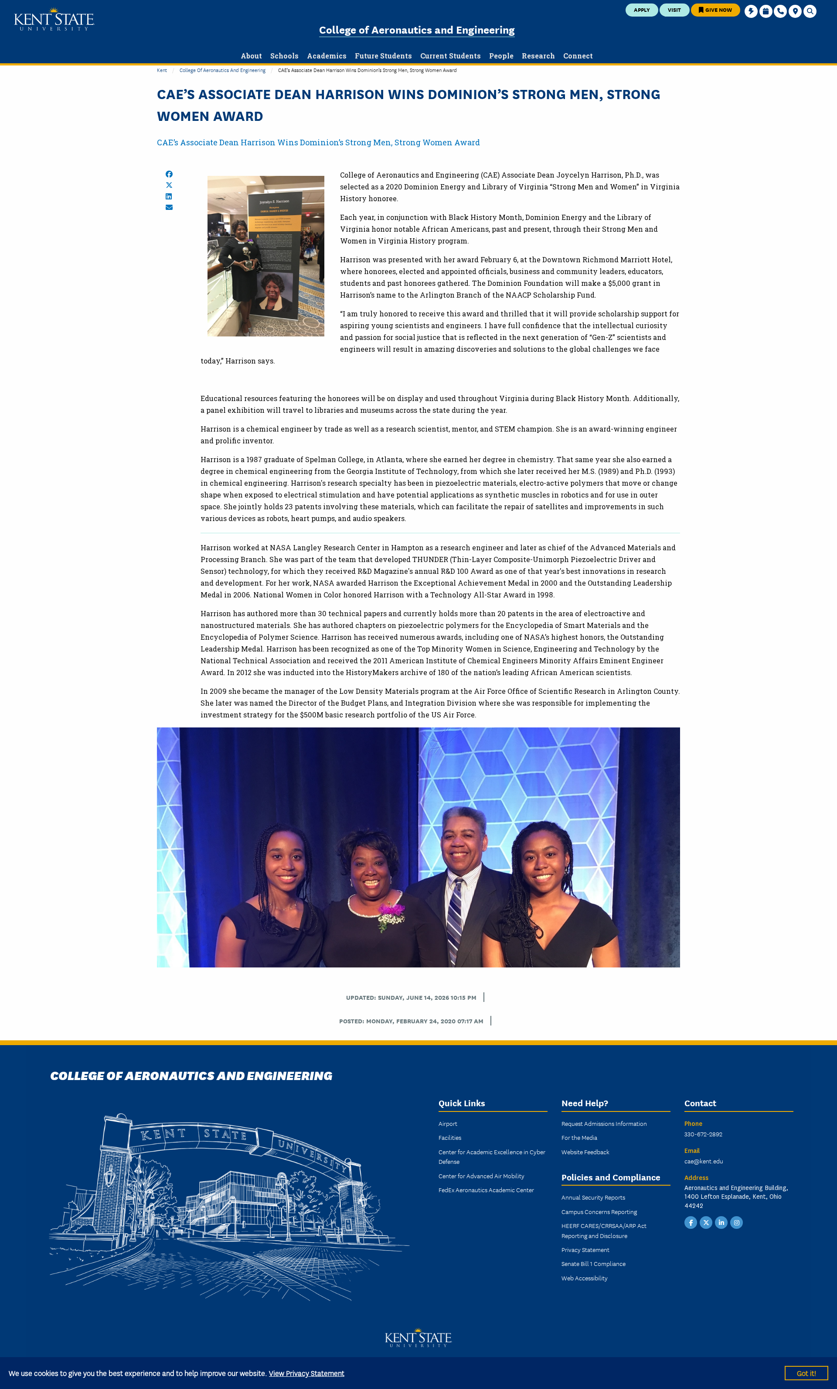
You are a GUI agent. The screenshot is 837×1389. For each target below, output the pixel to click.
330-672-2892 (703, 1134)
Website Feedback (585, 1151)
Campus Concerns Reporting (599, 1211)
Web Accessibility (584, 1278)
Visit (674, 9)
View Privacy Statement (306, 1372)
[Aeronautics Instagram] (736, 1222)
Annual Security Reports (593, 1197)
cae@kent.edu (703, 1161)
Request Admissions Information (604, 1123)
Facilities (450, 1137)
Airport (448, 1123)
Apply (642, 9)
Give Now (718, 9)
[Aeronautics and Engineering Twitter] (706, 1222)
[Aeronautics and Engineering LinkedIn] (721, 1222)
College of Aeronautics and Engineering (417, 29)
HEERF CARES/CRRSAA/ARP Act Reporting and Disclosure (603, 1230)
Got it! (806, 1372)
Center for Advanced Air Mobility (481, 1175)
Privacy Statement (585, 1249)
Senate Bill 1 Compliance (593, 1263)
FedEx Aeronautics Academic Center (486, 1189)
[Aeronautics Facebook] (691, 1222)
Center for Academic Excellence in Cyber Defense (492, 1156)
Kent (162, 69)
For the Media (579, 1137)
